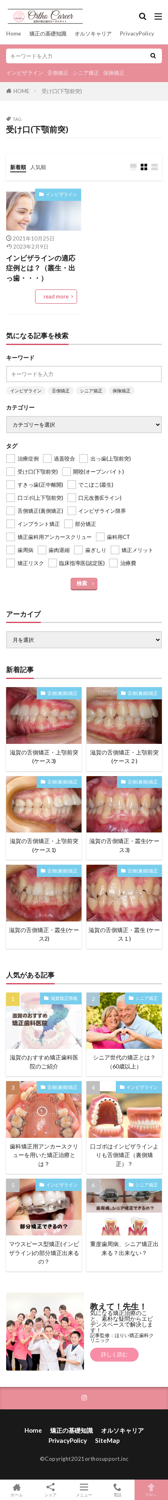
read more (56, 296)
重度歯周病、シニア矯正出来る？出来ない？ (124, 1248)
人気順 (38, 167)
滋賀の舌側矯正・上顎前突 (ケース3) (44, 756)
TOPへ (151, 1494)
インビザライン (24, 72)
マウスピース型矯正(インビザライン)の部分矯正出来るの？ (44, 1252)
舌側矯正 (58, 72)
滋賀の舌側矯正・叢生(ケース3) (124, 845)
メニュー (84, 1494)
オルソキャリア (93, 33)
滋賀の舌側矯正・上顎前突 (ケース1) (44, 845)
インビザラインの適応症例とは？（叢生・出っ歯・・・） (40, 268)
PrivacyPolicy (137, 33)
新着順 (18, 167)
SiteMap (107, 1440)
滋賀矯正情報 (64, 998)
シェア (50, 1494)
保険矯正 (113, 72)
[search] (153, 56)
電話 (117, 1494)
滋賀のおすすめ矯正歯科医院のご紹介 (44, 1061)
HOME (21, 91)
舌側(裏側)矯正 (62, 693)
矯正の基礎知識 (47, 33)
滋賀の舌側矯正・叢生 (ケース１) (124, 934)
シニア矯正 (86, 72)
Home (13, 33)
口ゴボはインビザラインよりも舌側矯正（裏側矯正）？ (124, 1155)
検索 (82, 583)
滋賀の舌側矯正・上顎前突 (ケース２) (124, 756)
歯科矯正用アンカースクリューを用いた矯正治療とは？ (44, 1155)
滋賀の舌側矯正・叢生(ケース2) (44, 934)
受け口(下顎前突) (62, 91)
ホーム (17, 1494)
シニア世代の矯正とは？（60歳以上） (124, 1061)
